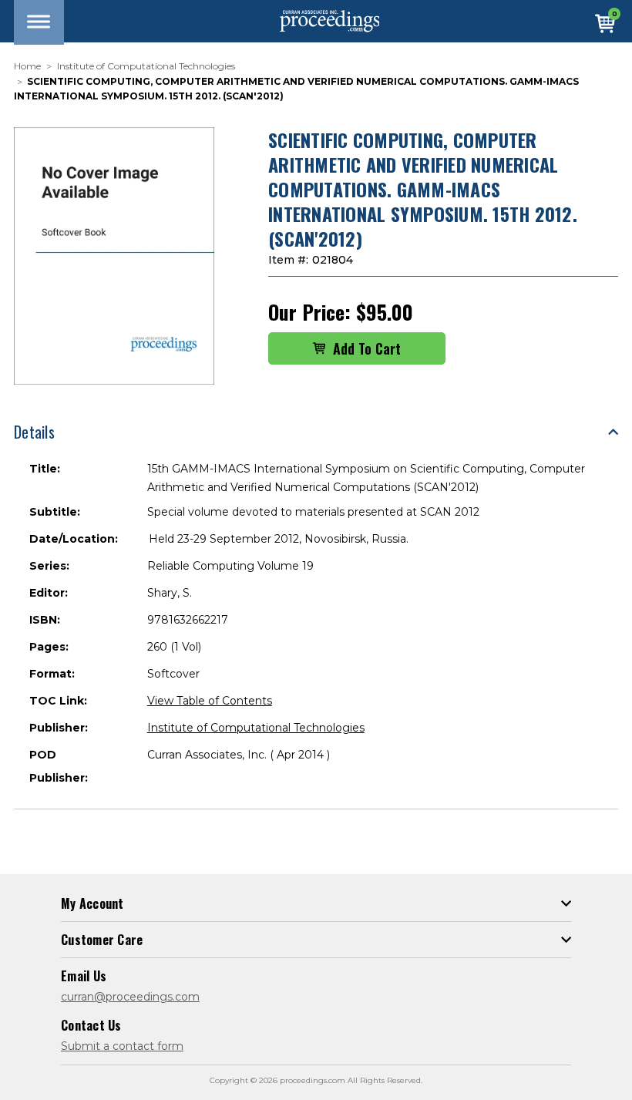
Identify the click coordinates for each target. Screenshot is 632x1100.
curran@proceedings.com (130, 997)
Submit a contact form (122, 1046)
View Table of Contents (209, 701)
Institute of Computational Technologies (256, 728)
